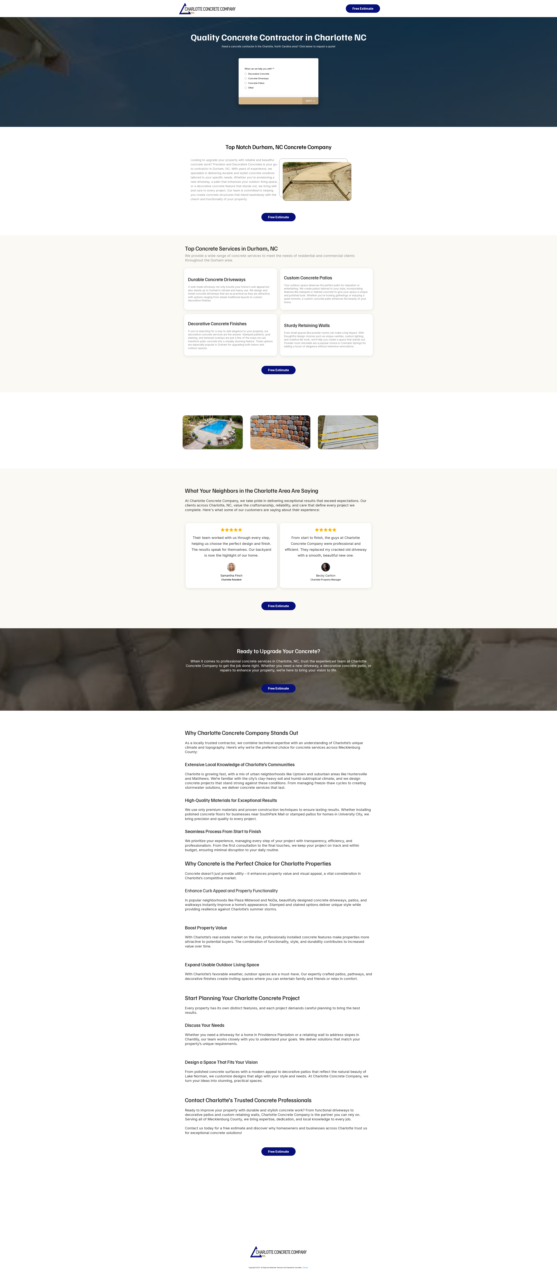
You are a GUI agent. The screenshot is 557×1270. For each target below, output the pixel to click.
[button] (310, 100)
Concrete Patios (256, 83)
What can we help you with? (259, 68)
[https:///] (278, 1251)
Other (251, 87)
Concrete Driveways (258, 78)
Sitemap (305, 1267)
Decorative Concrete (258, 73)
